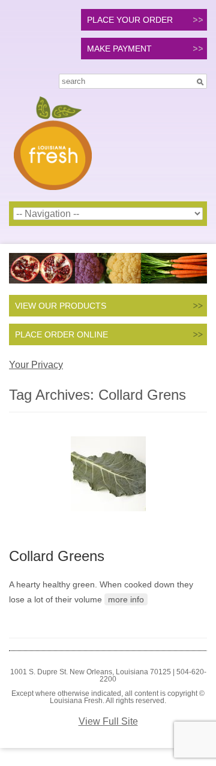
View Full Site (108, 721)
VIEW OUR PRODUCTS (60, 305)
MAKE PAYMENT (119, 48)
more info (126, 599)
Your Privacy (36, 365)
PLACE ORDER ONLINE (61, 334)
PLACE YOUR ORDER (130, 20)
